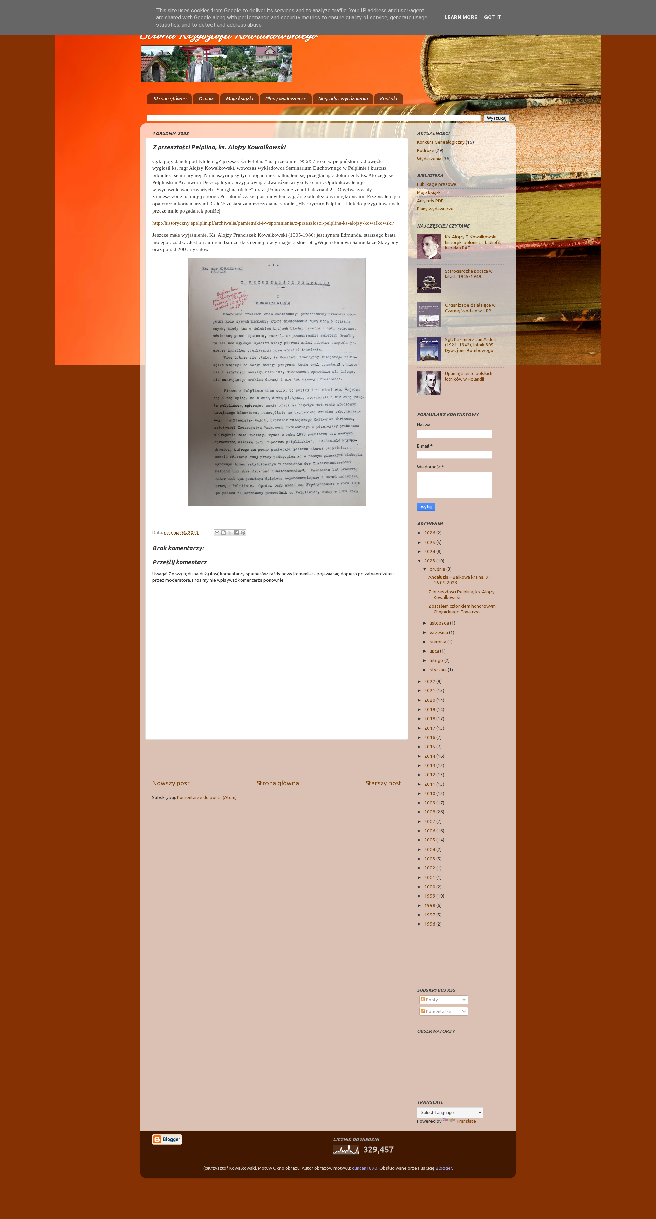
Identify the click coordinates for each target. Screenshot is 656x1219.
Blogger (444, 1168)
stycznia (439, 669)
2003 (430, 858)
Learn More (461, 17)
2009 (430, 802)
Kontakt (389, 98)
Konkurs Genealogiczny (441, 142)
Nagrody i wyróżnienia (343, 98)
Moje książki (239, 98)
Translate (466, 1121)
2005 (430, 840)
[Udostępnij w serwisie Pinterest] (243, 532)
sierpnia (438, 641)
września (439, 632)
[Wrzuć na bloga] (223, 532)
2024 (430, 551)
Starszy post (383, 783)
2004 (430, 849)
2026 (430, 532)
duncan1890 (364, 1168)
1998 (430, 905)
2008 (430, 811)
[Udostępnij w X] (230, 532)
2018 (430, 718)
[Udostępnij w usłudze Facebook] (236, 532)
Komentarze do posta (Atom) (207, 797)
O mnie (206, 98)
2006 (430, 830)
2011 (430, 784)
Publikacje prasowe (436, 184)
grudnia (438, 569)
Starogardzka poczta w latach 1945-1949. (468, 273)
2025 (430, 542)
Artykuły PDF (430, 200)
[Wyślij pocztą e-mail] (217, 532)
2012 (430, 774)
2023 (430, 560)
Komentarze (438, 1011)
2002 (430, 868)
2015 (430, 746)
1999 (430, 896)
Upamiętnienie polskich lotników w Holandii (468, 376)
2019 (430, 709)
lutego (437, 660)
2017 (430, 728)
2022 (430, 681)
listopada (440, 623)
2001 (430, 877)
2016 (430, 737)
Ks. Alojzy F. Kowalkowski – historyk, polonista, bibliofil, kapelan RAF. (473, 242)
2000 (430, 886)
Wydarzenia (429, 158)
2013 (430, 765)
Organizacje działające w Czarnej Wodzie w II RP (470, 307)
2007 (430, 821)
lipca (435, 651)
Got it (493, 17)
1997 (430, 914)
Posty (431, 999)
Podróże (425, 150)
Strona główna (169, 98)
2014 (430, 756)
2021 (430, 690)
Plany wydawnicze (285, 98)
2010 (430, 793)
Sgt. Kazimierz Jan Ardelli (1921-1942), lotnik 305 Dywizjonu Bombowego (471, 345)
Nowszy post (171, 783)
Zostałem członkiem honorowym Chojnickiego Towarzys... (462, 608)
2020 (430, 700)
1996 (430, 924)
